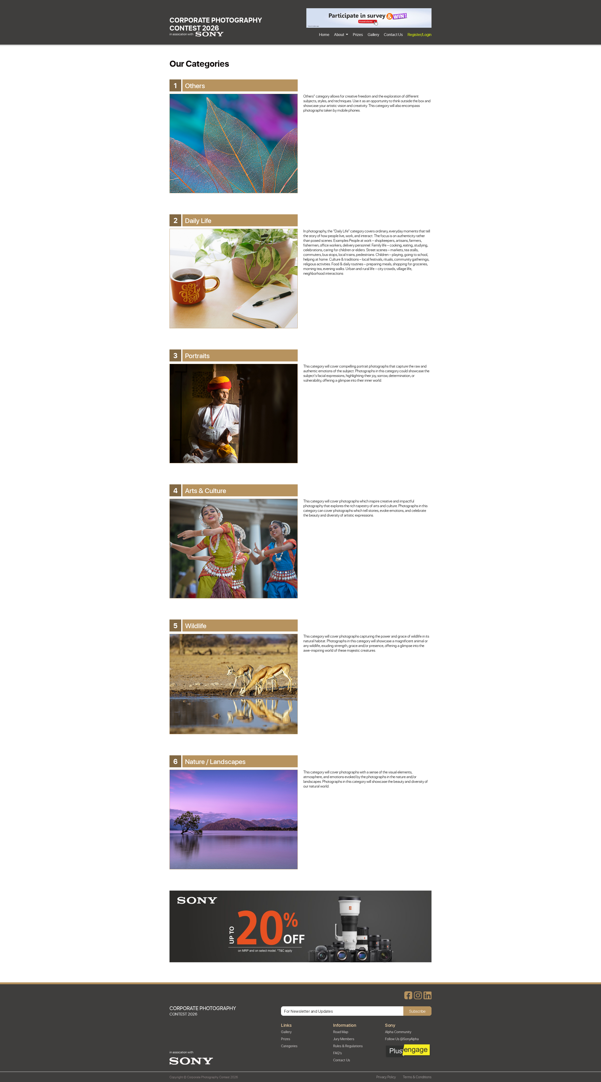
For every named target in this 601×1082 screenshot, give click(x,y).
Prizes (358, 34)
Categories (289, 1045)
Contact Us (341, 1060)
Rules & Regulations (348, 1045)
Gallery (373, 34)
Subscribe (417, 1011)
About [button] (339, 34)
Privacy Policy (386, 1077)
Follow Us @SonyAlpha (402, 1038)
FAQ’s (337, 1053)
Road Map (340, 1031)
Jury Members (343, 1038)
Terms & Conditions (417, 1077)
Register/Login (419, 34)
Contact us (393, 34)
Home (324, 34)
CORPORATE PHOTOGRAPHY (216, 23)
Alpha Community (398, 1031)
